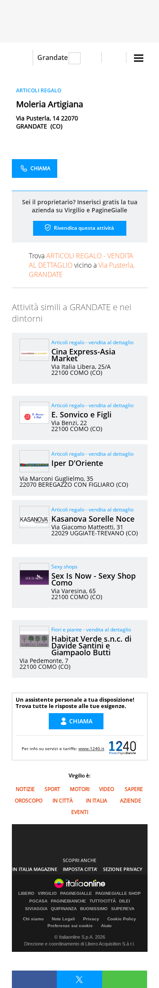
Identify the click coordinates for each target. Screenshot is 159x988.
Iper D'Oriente (77, 463)
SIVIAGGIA (36, 909)
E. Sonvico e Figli (81, 414)
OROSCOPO (28, 800)
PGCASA (38, 901)
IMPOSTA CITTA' (80, 869)
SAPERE (134, 789)
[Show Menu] (138, 58)
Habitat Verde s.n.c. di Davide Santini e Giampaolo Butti (91, 645)
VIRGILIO (47, 893)
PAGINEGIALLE (76, 893)
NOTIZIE (25, 789)
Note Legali (63, 919)
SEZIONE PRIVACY (122, 869)
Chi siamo (33, 919)
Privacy (91, 919)
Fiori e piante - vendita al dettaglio (91, 629)
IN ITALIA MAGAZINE (34, 869)
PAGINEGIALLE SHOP (118, 893)
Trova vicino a (81, 265)
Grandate (52, 57)
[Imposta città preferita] (22, 58)
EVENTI (79, 812)
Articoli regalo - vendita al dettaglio (92, 342)
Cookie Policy (121, 919)
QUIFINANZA (64, 909)
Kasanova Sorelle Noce (92, 519)
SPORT (52, 789)
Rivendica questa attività (83, 227)
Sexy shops (64, 566)
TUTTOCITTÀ (102, 901)
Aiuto (106, 925)
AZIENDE (130, 800)
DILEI (124, 901)
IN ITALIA (96, 800)
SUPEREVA (122, 909)
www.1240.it (91, 748)
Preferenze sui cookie (70, 925)
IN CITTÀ (63, 800)
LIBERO (26, 893)
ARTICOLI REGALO (38, 90)
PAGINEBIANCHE (68, 901)
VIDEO (106, 789)
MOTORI (79, 789)
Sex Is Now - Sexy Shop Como (93, 579)
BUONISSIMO (94, 909)
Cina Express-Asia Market (83, 354)
